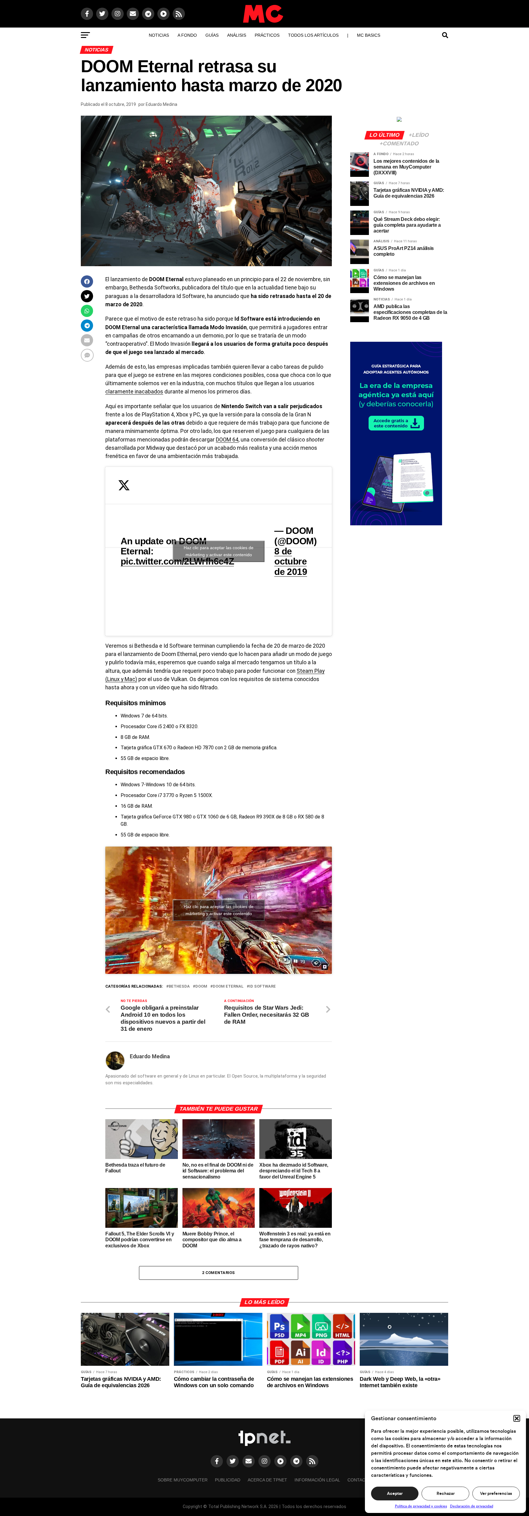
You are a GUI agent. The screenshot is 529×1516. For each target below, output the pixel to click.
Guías (212, 35)
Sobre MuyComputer (183, 1479)
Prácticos (267, 35)
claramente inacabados (134, 392)
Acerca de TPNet (267, 1479)
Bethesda (179, 987)
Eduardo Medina (161, 104)
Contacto (359, 1479)
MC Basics (368, 35)
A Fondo (187, 35)
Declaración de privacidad (471, 1506)
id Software (262, 987)
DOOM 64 (227, 440)
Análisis (236, 35)
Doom (201, 987)
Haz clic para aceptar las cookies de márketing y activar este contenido (218, 551)
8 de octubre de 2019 (290, 561)
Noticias (159, 35)
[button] (517, 1418)
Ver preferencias (496, 1494)
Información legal (317, 1479)
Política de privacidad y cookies (421, 1506)
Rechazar (446, 1494)
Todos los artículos (313, 35)
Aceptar (395, 1494)
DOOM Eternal (228, 987)
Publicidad (227, 1479)
